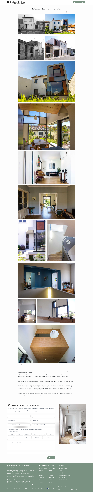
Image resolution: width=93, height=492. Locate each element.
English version (51, 488)
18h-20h (48, 437)
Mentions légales (31, 488)
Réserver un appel (79, 2)
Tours (50, 482)
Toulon (50, 479)
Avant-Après (57, 2)
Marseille (41, 482)
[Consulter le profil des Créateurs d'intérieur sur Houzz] (72, 489)
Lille (40, 479)
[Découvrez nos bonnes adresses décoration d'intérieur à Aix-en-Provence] (20, 485)
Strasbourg (51, 477)
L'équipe (64, 2)
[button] (46, 205)
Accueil (43, 7)
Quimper (51, 475)
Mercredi (27, 434)
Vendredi (43, 434)
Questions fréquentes (64, 475)
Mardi (19, 434)
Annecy (41, 470)
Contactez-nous (63, 479)
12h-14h (25, 437)
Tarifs (69, 2)
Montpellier (52, 468)
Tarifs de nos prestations (65, 473)
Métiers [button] (31, 2)
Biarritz (41, 472)
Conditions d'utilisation (41, 488)
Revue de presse (63, 468)
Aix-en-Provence (43, 468)
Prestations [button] (39, 2)
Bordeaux (41, 473)
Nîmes (50, 472)
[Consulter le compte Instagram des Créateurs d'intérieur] (63, 489)
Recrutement (62, 477)
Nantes (51, 470)
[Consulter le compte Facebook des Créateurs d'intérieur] (59, 489)
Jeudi (35, 434)
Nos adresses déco (18, 466)
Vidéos (60, 470)
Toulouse (51, 480)
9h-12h (13, 437)
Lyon (40, 480)
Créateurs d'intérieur (17, 2)
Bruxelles (41, 475)
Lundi (12, 434)
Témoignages (62, 472)
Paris (50, 473)
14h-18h (37, 437)
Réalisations (48, 2)
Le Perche (41, 477)
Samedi (50, 434)
